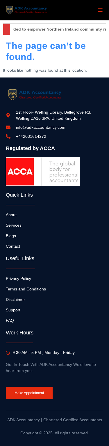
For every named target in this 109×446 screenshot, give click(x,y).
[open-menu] (100, 10)
